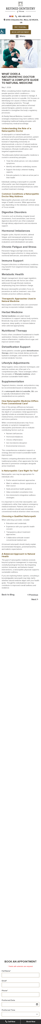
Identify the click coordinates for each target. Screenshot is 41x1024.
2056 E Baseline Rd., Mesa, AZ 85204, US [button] (21, 21)
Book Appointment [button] (20, 32)
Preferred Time (8, 1010)
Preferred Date (8, 1000)
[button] (2, 31)
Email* (4, 981)
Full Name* (6, 971)
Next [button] (34, 599)
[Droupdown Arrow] (37, 1014)
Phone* (5, 990)
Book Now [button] (30, 1021)
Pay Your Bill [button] (20, 27)
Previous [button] (33, 595)
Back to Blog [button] (8, 595)
